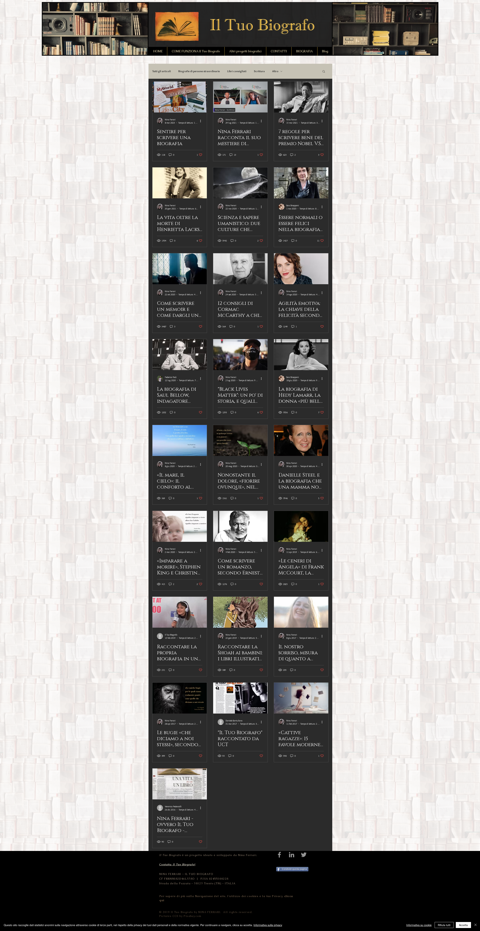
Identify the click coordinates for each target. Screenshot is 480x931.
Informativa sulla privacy (268, 925)
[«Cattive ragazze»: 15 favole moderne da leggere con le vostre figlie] (301, 698)
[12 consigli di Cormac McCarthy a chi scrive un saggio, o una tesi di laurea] (240, 268)
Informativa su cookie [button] (419, 925)
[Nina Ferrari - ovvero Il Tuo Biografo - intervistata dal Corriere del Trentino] (179, 783)
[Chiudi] (475, 925)
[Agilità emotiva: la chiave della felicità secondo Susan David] (301, 268)
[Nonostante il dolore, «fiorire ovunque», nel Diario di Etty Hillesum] (240, 440)
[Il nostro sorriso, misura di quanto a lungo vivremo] (301, 612)
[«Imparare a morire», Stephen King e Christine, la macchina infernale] (179, 526)
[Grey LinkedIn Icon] (291, 854)
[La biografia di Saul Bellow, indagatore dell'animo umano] (179, 354)
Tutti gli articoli (161, 71)
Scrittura (259, 71)
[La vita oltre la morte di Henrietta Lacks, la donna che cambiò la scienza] (179, 182)
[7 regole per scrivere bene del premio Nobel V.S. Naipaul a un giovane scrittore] (301, 97)
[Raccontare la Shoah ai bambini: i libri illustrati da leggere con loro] (240, 612)
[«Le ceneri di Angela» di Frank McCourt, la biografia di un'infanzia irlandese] (301, 526)
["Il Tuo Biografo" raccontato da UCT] (240, 698)
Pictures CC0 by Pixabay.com (180, 916)
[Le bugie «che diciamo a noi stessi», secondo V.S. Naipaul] (179, 698)
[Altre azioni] (202, 121)
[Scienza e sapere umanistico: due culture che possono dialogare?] (240, 182)
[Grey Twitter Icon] (304, 854)
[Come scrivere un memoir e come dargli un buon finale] (179, 268)
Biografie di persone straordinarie (199, 71)
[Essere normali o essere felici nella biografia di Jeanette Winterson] (301, 182)
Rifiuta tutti (444, 925)
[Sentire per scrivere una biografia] (179, 97)
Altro (275, 71)
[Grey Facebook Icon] (279, 854)
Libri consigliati (236, 71)
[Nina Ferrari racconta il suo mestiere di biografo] (240, 97)
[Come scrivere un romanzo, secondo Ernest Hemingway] (240, 526)
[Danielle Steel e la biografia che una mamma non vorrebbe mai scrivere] (301, 440)
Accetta (463, 925)
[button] (324, 72)
